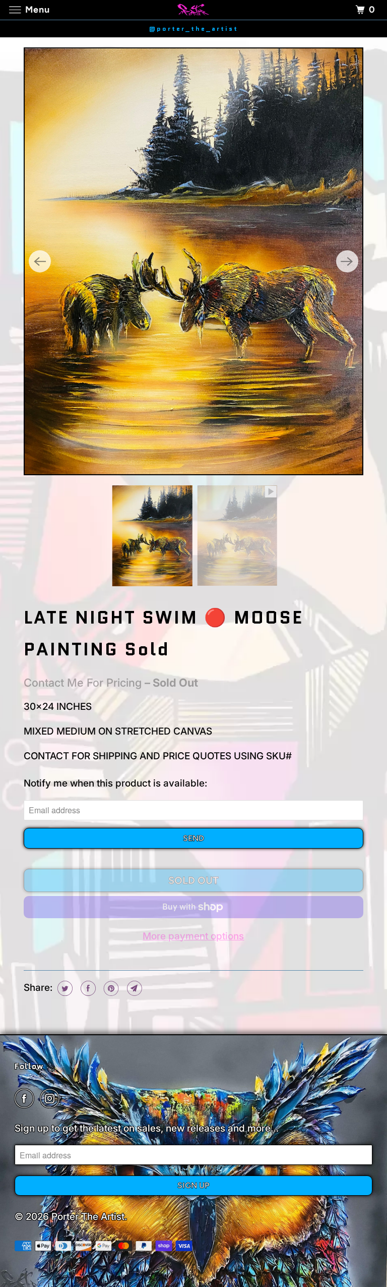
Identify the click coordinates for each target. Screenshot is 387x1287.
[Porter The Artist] (193, 10)
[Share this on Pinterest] (110, 988)
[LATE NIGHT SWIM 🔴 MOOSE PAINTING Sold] (193, 261)
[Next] (347, 261)
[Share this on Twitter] (64, 988)
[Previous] (40, 261)
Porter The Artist (87, 1216)
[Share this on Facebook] (87, 988)
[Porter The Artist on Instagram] (51, 1098)
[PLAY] (193, 261)
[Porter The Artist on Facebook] (26, 1098)
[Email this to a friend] (133, 988)
